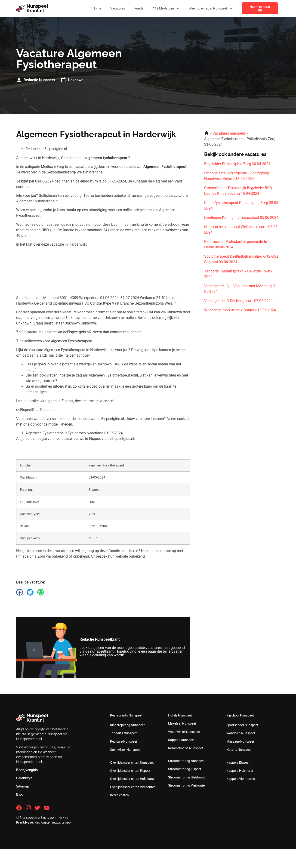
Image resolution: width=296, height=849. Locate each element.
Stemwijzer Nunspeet (125, 749)
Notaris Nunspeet (239, 749)
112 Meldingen (163, 8)
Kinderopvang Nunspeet (127, 725)
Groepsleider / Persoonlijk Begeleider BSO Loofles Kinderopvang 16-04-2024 (238, 191)
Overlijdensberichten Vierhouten (133, 787)
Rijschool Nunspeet (240, 715)
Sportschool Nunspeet (242, 725)
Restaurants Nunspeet (126, 715)
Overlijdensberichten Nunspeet (132, 762)
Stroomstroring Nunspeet (186, 761)
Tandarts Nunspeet (124, 733)
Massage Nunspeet (240, 741)
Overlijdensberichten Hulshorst (132, 779)
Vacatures (117, 8)
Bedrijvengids (27, 770)
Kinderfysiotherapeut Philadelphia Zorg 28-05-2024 (241, 205)
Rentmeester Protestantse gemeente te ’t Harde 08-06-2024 (237, 244)
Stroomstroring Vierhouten (187, 785)
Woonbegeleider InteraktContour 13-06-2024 (240, 310)
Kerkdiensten (119, 795)
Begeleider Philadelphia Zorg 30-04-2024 (237, 164)
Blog (19, 794)
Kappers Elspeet (238, 762)
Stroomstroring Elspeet (184, 769)
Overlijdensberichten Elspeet (130, 770)
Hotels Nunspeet (180, 715)
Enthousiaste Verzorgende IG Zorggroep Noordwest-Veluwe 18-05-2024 (236, 176)
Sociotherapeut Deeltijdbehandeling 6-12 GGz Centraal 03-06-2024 (241, 259)
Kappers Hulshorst (239, 770)
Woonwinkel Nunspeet (184, 732)
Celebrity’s (24, 778)
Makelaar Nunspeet (182, 723)
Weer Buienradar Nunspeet (208, 8)
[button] (19, 592)
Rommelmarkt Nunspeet (185, 748)
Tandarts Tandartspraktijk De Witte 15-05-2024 (238, 274)
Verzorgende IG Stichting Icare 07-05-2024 (238, 301)
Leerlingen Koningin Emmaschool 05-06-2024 (241, 217)
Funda (139, 8)
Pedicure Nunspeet (123, 741)
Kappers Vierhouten (240, 779)
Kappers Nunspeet (181, 740)
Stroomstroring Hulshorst (186, 777)
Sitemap (22, 786)
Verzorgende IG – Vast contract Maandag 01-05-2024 (241, 289)
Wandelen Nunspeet (240, 733)
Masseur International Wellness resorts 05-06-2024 (241, 230)
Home (96, 8)
